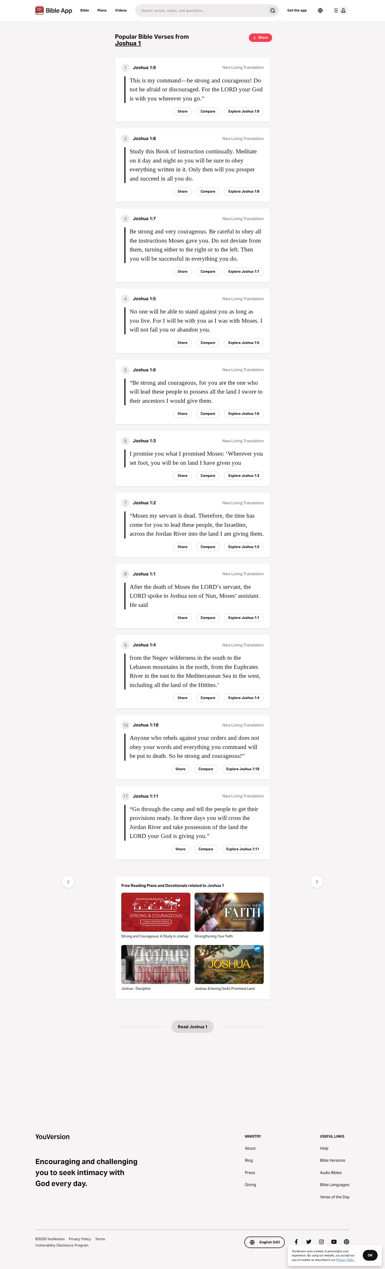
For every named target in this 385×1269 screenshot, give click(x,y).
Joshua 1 (128, 43)
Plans (102, 10)
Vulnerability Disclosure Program (61, 1245)
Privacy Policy (80, 1239)
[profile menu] (340, 10)
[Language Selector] (320, 10)
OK (370, 1255)
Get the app (297, 10)
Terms (100, 1239)
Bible (84, 10)
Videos (121, 10)
